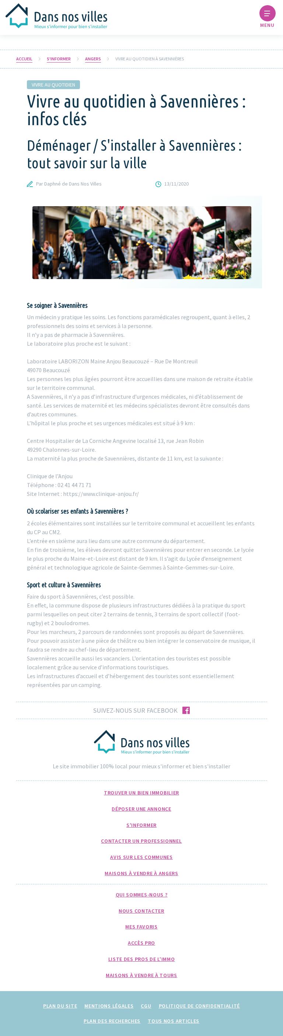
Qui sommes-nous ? (142, 894)
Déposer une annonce (141, 809)
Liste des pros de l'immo (141, 959)
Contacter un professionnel (141, 841)
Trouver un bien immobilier (141, 792)
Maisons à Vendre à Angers (141, 873)
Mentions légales (108, 1005)
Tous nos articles (173, 1021)
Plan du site (60, 1005)
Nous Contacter (141, 911)
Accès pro (141, 943)
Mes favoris (141, 926)
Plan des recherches (112, 1021)
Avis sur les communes (141, 857)
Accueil (24, 58)
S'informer (59, 58)
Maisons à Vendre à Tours (141, 975)
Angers (93, 58)
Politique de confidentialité (199, 1005)
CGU (146, 1005)
